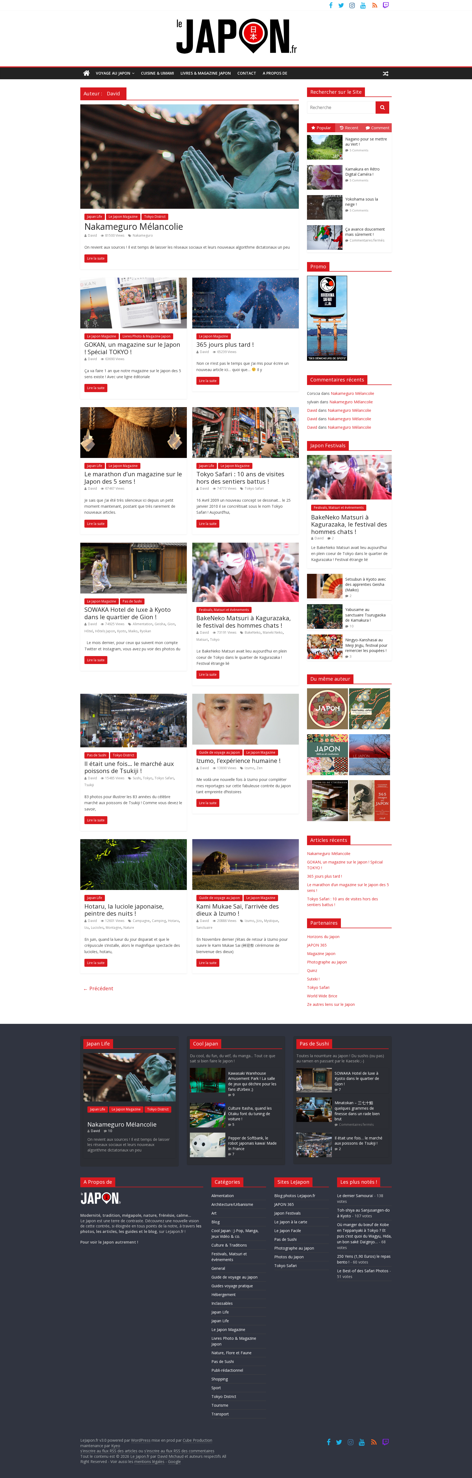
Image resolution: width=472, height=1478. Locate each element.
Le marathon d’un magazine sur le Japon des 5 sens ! (133, 477)
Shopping (219, 1379)
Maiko (133, 631)
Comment (380, 127)
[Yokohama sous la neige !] (326, 195)
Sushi (137, 778)
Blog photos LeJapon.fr (294, 1195)
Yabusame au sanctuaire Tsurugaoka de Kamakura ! (365, 615)
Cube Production (197, 1440)
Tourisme (219, 1405)
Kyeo (115, 1445)
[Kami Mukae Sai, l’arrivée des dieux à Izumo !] (245, 842)
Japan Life (94, 216)
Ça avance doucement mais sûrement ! (365, 232)
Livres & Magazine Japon (206, 73)
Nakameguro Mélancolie (133, 226)
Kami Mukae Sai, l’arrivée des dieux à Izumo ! (237, 909)
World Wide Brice (322, 995)
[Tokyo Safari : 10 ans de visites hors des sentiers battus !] (245, 410)
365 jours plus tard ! (225, 344)
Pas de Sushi (132, 601)
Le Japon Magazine (123, 216)
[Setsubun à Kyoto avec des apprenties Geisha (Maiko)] (325, 576)
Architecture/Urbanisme (232, 1204)
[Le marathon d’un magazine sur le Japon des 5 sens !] (133, 410)
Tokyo (215, 639)
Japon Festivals (287, 1213)
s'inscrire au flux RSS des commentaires (179, 1450)
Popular (324, 127)
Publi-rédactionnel (227, 1370)
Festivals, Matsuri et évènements (224, 609)
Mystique (271, 920)
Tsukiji (89, 785)
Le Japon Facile (287, 1230)
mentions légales (149, 1461)
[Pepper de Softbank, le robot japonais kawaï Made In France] (207, 1135)
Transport (220, 1414)
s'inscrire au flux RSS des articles (108, 1450)
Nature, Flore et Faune (231, 1352)
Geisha (160, 624)
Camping (159, 920)
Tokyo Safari (254, 488)
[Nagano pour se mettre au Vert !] (326, 135)
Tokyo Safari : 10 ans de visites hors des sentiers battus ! (240, 477)
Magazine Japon (321, 953)
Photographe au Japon (327, 962)
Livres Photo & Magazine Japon (146, 336)
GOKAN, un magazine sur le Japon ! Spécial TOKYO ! (132, 347)
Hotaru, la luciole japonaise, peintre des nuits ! (124, 909)
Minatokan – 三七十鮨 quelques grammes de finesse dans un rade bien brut (357, 1110)
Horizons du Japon (323, 936)
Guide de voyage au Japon (219, 752)
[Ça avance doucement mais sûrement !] (326, 225)
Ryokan (145, 631)
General (218, 1268)
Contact (246, 73)
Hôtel (88, 631)
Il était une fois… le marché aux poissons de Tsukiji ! (129, 767)
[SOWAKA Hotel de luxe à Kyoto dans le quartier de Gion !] (133, 546)
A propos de (275, 73)
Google (174, 1461)
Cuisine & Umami (157, 73)
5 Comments (359, 150)
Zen (259, 768)
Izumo (249, 768)
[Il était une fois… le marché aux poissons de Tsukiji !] (133, 697)
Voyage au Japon (113, 73)
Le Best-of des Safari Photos (362, 1270)
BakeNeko (253, 632)
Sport (216, 1387)
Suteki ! (313, 979)
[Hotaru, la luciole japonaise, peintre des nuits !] (133, 842)
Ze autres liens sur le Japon (331, 1004)
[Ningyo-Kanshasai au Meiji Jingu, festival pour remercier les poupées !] (325, 637)
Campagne (141, 920)
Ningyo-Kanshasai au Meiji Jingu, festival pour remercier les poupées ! (366, 645)
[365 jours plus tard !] (245, 281)
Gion (171, 624)
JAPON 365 (317, 945)
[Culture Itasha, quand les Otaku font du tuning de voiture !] (207, 1105)
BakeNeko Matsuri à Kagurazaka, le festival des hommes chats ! (243, 621)
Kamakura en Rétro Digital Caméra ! (362, 171)
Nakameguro (143, 235)
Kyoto (121, 631)
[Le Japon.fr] (86, 73)
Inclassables (222, 1303)
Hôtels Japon (105, 631)
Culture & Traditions (229, 1245)
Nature (128, 927)
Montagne (113, 927)
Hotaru (173, 920)
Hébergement (223, 1294)
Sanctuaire (204, 927)
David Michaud (170, 1456)
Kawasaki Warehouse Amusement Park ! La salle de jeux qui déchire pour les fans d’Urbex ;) (252, 1081)
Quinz (312, 970)
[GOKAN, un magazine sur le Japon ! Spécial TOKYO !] (133, 281)
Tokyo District (155, 216)
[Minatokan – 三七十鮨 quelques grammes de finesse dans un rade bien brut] (314, 1100)
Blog (215, 1221)
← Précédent (98, 988)
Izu (86, 927)
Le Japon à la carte (290, 1221)
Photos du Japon (289, 1256)
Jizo (259, 920)
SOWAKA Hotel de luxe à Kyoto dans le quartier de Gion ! (127, 613)
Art (214, 1213)
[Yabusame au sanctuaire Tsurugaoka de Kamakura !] (325, 607)
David (92, 235)
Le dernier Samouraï (355, 1195)
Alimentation (142, 624)
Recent (351, 127)
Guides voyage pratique (232, 1285)
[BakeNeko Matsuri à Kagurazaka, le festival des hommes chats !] (245, 546)
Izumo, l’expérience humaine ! (238, 760)
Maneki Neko (273, 632)
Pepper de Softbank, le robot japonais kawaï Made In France (252, 1143)
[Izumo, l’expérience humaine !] (245, 697)
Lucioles (97, 927)
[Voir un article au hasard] (386, 73)
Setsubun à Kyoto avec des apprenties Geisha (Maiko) (365, 584)
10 (351, 626)
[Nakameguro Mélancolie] (189, 108)
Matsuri (202, 639)
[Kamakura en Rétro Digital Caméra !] (326, 165)
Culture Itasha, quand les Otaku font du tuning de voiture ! (250, 1113)
